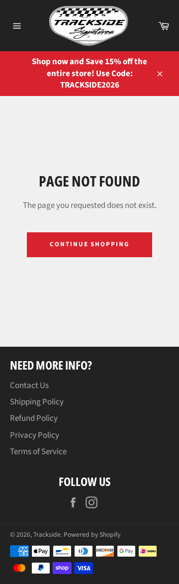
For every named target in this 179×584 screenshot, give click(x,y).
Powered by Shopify (92, 534)
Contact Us (29, 385)
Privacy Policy (34, 435)
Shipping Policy (37, 402)
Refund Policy (34, 418)
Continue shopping (89, 244)
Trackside (47, 534)
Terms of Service (38, 452)
